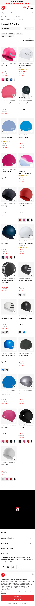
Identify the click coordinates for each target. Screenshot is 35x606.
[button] (17, 13)
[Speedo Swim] (26, 381)
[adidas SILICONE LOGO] (24, 332)
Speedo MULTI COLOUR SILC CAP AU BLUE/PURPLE (25, 172)
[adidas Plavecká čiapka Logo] (26, 54)
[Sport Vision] (3, 8)
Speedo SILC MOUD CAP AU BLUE (7, 394)
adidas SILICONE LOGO (8, 355)
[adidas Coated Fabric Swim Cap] (9, 269)
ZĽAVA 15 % (17, 2)
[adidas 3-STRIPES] (24, 294)
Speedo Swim (22, 393)
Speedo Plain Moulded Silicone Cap (25, 244)
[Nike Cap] (9, 194)
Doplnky (18, 17)
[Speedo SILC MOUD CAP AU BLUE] (9, 381)
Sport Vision (4, 17)
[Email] (18, 567)
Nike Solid (21, 206)
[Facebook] (3, 567)
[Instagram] (8, 567)
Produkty (12, 17)
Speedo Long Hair (7, 103)
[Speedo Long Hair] (9, 91)
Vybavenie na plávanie (8, 19)
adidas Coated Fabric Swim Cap (8, 281)
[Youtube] (13, 567)
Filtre (26, 28)
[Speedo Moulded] (26, 126)
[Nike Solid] (26, 194)
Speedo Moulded (23, 137)
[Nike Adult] (9, 54)
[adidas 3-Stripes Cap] (26, 269)
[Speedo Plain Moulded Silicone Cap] (26, 232)
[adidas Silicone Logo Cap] (26, 307)
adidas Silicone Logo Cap (25, 319)
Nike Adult (4, 65)
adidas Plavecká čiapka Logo (25, 66)
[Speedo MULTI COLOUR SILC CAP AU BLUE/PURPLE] (26, 160)
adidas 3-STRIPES (6, 318)
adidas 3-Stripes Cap (25, 280)
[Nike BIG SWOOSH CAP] (15, 79)
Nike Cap (4, 206)
